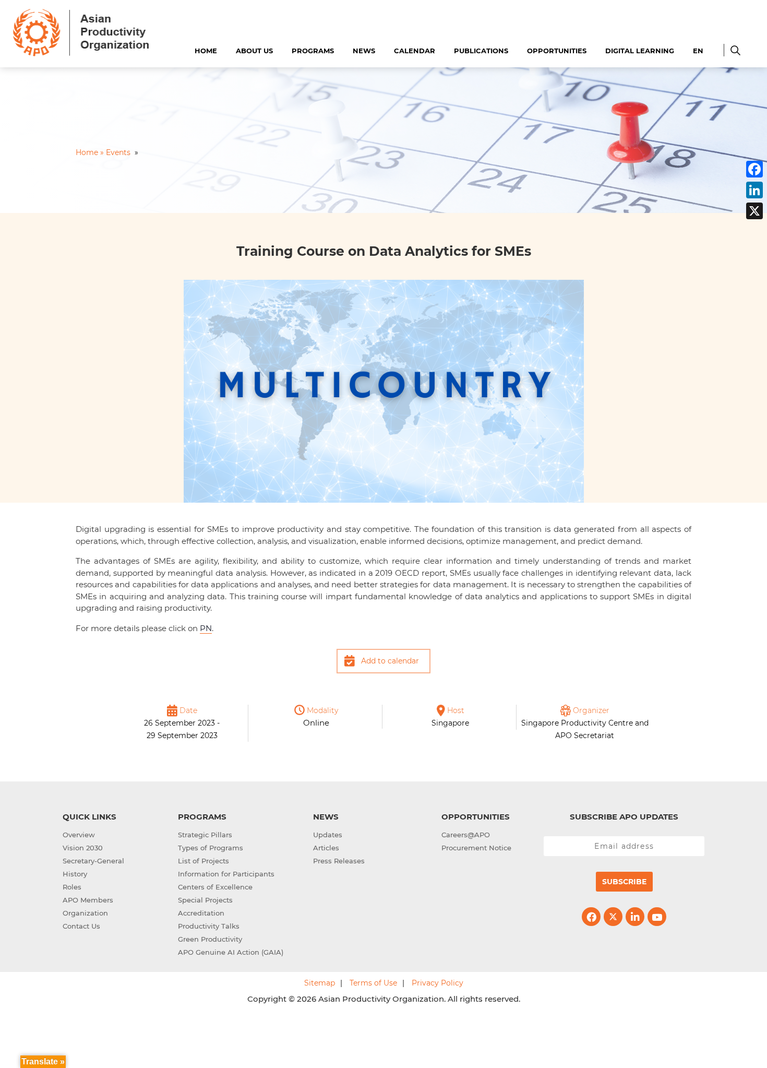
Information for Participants (226, 874)
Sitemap (319, 983)
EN (698, 50)
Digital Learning (639, 50)
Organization (85, 913)
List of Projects (203, 861)
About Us (254, 50)
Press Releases (339, 861)
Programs (313, 50)
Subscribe (624, 881)
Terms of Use (373, 983)
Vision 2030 (83, 848)
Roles (72, 887)
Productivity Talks (208, 926)
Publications (481, 50)
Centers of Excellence (215, 887)
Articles (326, 848)
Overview (79, 834)
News (364, 50)
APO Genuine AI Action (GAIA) (230, 952)
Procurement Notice (476, 848)
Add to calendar (390, 661)
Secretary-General (93, 861)
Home (206, 50)
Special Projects (205, 900)
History (75, 874)
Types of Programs (210, 848)
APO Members (88, 900)
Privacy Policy (437, 983)
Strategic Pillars (205, 834)
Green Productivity (210, 939)
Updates (327, 834)
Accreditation (201, 913)
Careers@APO (465, 834)
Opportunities (556, 50)
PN (206, 628)
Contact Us (81, 926)
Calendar (414, 50)
